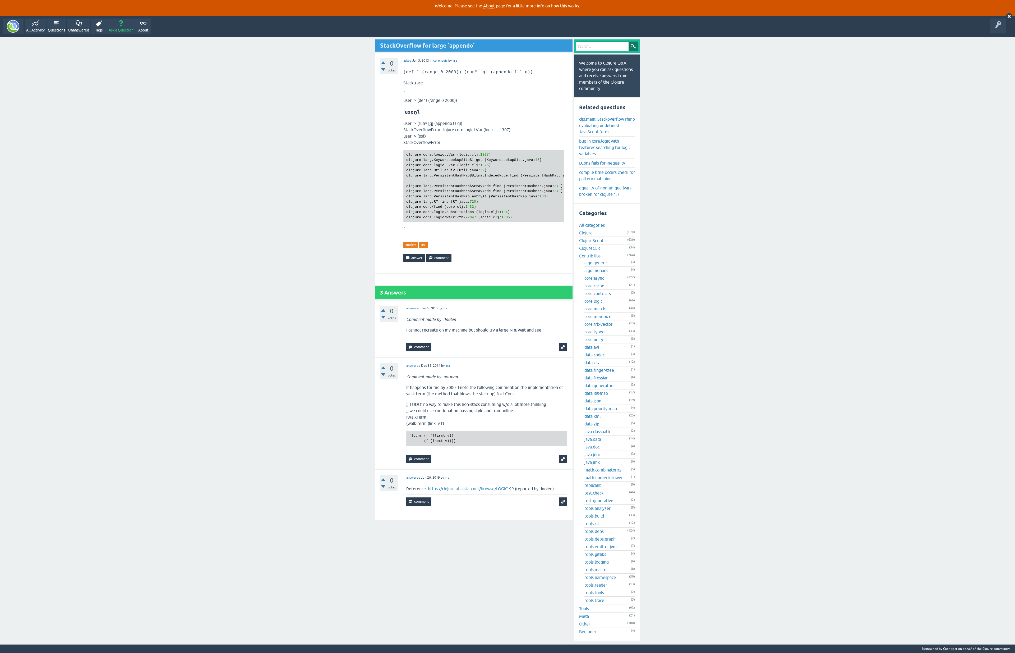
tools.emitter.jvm (600, 546)
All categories (592, 225)
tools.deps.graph (600, 539)
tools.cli (591, 523)
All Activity (35, 30)
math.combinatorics (602, 470)
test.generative (598, 500)
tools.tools (594, 592)
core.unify (593, 339)
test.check (593, 493)
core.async (594, 278)
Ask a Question (121, 30)
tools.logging (596, 562)
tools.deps (594, 531)
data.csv (591, 362)
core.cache (594, 285)
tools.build (594, 516)
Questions (56, 30)
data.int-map (596, 393)
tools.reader (595, 585)
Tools (584, 608)
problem (410, 244)
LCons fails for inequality (602, 163)
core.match (594, 308)
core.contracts (597, 293)
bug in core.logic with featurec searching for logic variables (604, 147)
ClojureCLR (589, 248)
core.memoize (597, 316)
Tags (99, 30)
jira (423, 244)
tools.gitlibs (595, 554)
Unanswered (78, 30)
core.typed (594, 331)
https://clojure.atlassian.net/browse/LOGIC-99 (471, 488)
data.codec (594, 354)
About (489, 5)
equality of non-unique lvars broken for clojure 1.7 (605, 191)
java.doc (591, 447)
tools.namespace (600, 577)
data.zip (591, 423)
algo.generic (595, 262)
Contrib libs (590, 255)
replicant (592, 485)
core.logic (440, 60)
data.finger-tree (599, 370)
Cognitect (950, 649)
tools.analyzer (597, 508)
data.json (592, 400)
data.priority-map (600, 408)
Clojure (586, 232)
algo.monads (596, 270)
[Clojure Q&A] (13, 26)
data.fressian (596, 377)
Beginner (587, 631)
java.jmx (592, 462)
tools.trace (594, 600)
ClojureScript (591, 240)
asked (407, 60)
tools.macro (595, 569)
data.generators (599, 385)
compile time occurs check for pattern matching (607, 175)
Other (584, 624)
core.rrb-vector (598, 324)
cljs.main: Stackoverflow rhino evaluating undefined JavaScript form (607, 125)
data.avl (591, 347)
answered (413, 308)
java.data (592, 439)
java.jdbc (592, 454)
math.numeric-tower (603, 477)
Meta (584, 616)
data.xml (592, 416)
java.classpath (597, 431)
